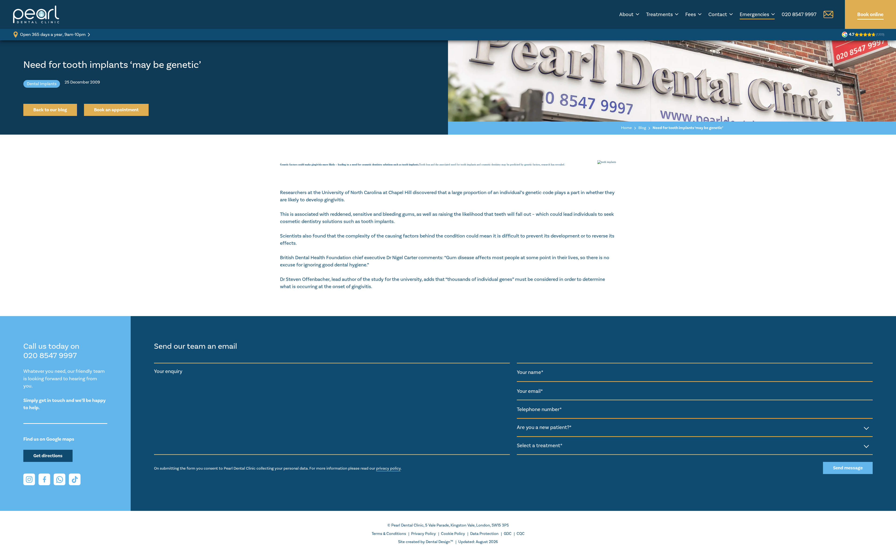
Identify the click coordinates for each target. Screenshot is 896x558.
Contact (717, 14)
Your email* (530, 391)
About (626, 14)
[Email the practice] (828, 14)
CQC (521, 533)
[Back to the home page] (36, 14)
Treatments (659, 14)
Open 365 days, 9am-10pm (53, 34)
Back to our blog (50, 110)
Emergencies (754, 14)
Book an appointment (116, 110)
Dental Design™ (439, 541)
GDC (507, 533)
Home (626, 127)
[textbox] (695, 427)
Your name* (530, 372)
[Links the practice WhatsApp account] (59, 479)
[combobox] (695, 428)
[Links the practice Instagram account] (29, 479)
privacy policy (388, 468)
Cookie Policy (453, 533)
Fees (690, 14)
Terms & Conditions (389, 533)
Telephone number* (539, 409)
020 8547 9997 (799, 14)
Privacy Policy (423, 533)
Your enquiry (168, 371)
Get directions (48, 456)
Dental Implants (41, 84)
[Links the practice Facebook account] (44, 479)
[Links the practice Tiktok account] (74, 479)
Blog (642, 127)
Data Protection (484, 533)
